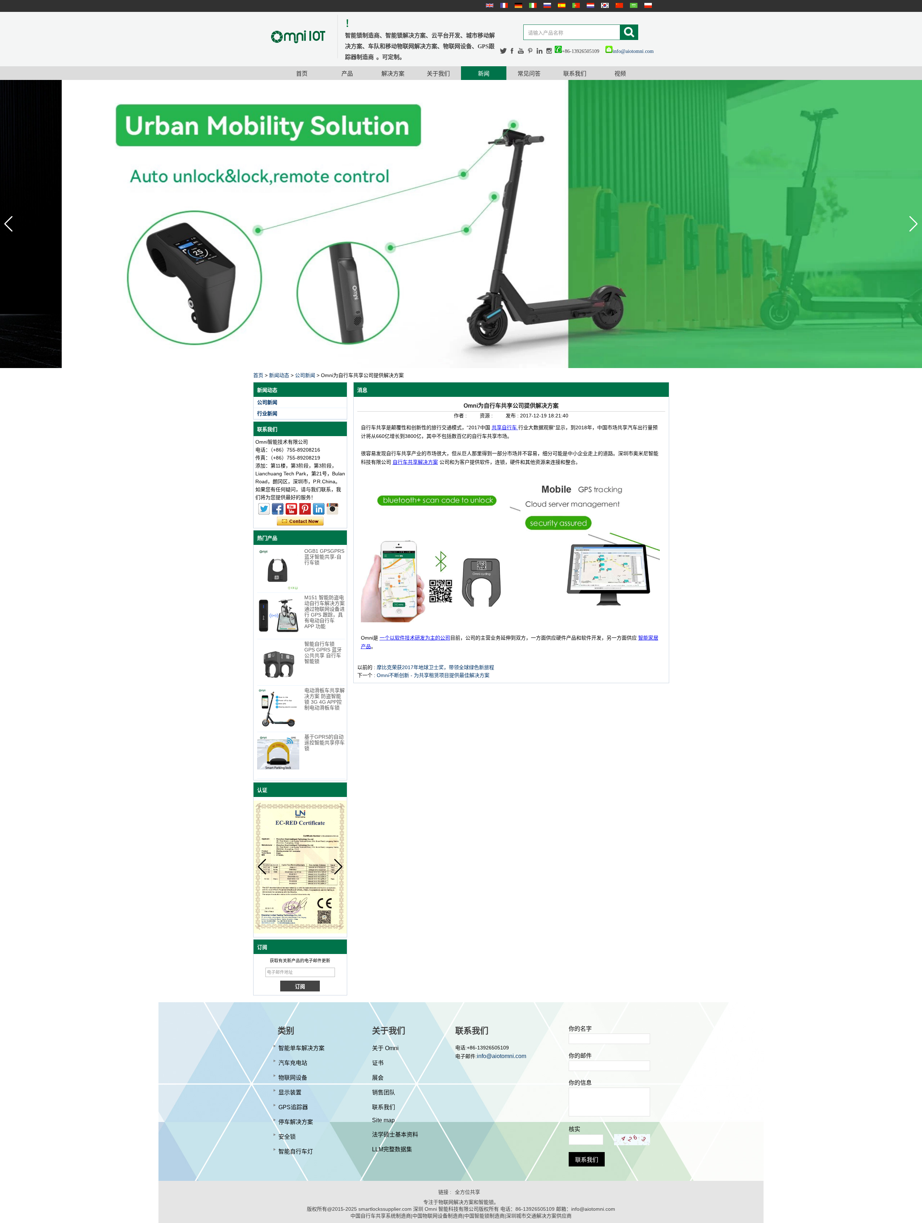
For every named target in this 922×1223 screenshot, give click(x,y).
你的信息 (580, 1083)
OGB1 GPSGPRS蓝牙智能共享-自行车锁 (324, 556)
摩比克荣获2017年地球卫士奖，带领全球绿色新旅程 (435, 667)
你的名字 (580, 1029)
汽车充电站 (292, 1063)
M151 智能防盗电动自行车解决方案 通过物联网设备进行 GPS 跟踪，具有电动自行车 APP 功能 (324, 612)
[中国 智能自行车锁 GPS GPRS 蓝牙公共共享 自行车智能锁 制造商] (278, 662)
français (503, 5)
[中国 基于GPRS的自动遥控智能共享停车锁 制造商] (278, 755)
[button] (913, 224)
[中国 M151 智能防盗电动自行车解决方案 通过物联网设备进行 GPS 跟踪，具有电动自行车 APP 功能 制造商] (278, 616)
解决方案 (392, 74)
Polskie (647, 5)
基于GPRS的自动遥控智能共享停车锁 (324, 742)
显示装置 (289, 1092)
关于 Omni (385, 1048)
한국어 (604, 5)
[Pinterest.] (530, 51)
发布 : (513, 415)
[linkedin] (540, 51)
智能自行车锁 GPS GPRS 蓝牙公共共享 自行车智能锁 (323, 652)
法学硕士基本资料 (395, 1135)
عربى (632, 5)
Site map (383, 1120)
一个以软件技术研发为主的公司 (415, 638)
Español (560, 5)
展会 (378, 1078)
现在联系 (300, 521)
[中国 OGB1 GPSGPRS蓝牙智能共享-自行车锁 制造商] (278, 569)
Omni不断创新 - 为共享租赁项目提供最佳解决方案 (433, 675)
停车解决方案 (295, 1122)
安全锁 (287, 1137)
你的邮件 (580, 1056)
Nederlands (589, 5)
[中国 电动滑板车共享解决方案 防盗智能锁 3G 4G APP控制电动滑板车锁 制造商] (278, 708)
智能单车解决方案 (301, 1048)
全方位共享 (467, 1192)
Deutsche (517, 5)
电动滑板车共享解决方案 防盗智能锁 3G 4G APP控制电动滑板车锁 (324, 699)
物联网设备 (292, 1078)
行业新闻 (267, 413)
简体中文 (618, 5)
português (575, 5)
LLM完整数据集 (392, 1149)
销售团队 (383, 1092)
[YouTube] (521, 51)
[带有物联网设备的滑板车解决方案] (461, 224)
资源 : (487, 415)
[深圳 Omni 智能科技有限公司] (298, 36)
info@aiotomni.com (633, 51)
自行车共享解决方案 (415, 462)
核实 (574, 1129)
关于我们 (438, 74)
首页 (302, 74)
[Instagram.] (549, 51)
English (488, 5)
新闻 (483, 74)
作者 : (461, 415)
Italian (532, 5)
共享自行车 (505, 427)
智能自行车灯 (295, 1151)
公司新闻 (305, 375)
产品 (347, 74)
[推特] (503, 51)
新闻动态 (279, 375)
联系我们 (574, 74)
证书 (378, 1063)
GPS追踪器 (293, 1107)
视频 (620, 74)
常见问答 (529, 74)
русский (546, 5)
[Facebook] (512, 51)
